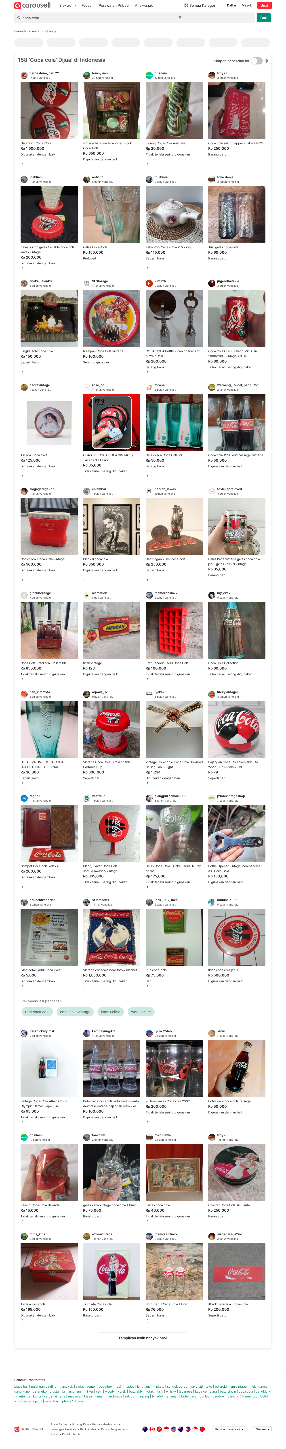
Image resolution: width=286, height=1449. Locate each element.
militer (88, 1391)
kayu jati (196, 1386)
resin (119, 1386)
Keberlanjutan (109, 1424)
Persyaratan (118, 1429)
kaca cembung (206, 1391)
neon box (52, 1401)
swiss (80, 1386)
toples (129, 1386)
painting (233, 1396)
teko (209, 1386)
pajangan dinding (44, 1386)
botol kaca (189, 1396)
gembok (218, 1396)
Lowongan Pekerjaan (64, 1429)
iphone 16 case (72, 1401)
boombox (106, 1386)
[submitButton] (264, 17)
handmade (114, 1396)
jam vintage (238, 1386)
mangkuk (66, 1386)
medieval (74, 1396)
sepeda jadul (32, 1401)
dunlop (205, 1396)
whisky (171, 1391)
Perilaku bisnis (71, 1434)
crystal (54, 1391)
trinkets (158, 1386)
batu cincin (228, 1391)
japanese (185, 1391)
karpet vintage (54, 1396)
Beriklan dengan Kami (93, 1429)
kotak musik (154, 1391)
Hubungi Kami (80, 1424)
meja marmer (259, 1386)
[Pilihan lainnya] (22, 165)
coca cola (246, 1391)
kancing (143, 1396)
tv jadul (157, 1396)
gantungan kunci (28, 1396)
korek (122, 1391)
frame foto (249, 1396)
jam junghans (72, 1391)
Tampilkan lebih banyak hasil (143, 1338)
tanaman (172, 1396)
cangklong (263, 1391)
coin (99, 1391)
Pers (95, 1424)
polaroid (221, 1386)
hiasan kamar (94, 1396)
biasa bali (21, 1386)
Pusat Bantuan (60, 1424)
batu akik (136, 1391)
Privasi (55, 1434)
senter (91, 1386)
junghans (143, 1386)
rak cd (130, 1396)
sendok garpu (177, 1386)
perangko (40, 1391)
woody (110, 1391)
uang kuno (22, 1391)
